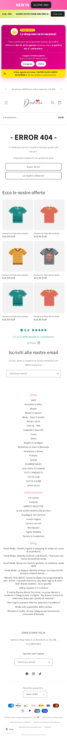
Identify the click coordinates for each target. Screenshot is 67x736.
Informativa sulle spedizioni (30, 727)
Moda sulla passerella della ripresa (33, 606)
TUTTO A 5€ (33, 476)
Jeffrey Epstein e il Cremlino (33, 587)
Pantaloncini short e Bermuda (33, 446)
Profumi (33, 455)
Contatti (33, 502)
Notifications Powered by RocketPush (33, 735)
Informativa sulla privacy (52, 717)
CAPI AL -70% (33, 425)
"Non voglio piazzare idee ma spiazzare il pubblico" (33, 602)
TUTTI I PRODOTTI (33, 472)
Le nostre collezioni (33, 175)
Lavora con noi (33, 523)
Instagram (27, 64)
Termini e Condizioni (33, 536)
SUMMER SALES (33, 464)
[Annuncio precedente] (5, 89)
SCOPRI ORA (41, 5)
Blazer (33, 408)
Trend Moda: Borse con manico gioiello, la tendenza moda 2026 (33, 565)
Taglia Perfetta (33, 531)
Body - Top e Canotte (34, 417)
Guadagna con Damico (33, 514)
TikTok (41, 64)
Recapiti (48, 727)
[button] (6, 102)
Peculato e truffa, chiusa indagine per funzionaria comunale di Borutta (33, 613)
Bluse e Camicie (33, 412)
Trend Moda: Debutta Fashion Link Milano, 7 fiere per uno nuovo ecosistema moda (34, 557)
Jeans (34, 438)
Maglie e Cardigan (33, 442)
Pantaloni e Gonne (33, 451)
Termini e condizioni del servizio (46, 722)
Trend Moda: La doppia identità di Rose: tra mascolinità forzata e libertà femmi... (33, 572)
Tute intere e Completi (33, 468)
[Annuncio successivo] (61, 89)
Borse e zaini (33, 421)
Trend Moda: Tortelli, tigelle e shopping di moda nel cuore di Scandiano (33, 550)
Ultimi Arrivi (33, 485)
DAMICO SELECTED (33, 506)
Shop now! (57, 14)
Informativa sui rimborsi (20, 722)
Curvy (34, 434)
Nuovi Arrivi (33, 166)
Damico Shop (15, 717)
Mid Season (34, 527)
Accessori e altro (33, 404)
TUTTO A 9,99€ (33, 481)
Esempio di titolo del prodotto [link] (15, 233)
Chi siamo (33, 497)
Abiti (33, 400)
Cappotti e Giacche (34, 429)
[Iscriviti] (57, 373)
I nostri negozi (33, 519)
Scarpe (33, 459)
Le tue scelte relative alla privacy (33, 510)
